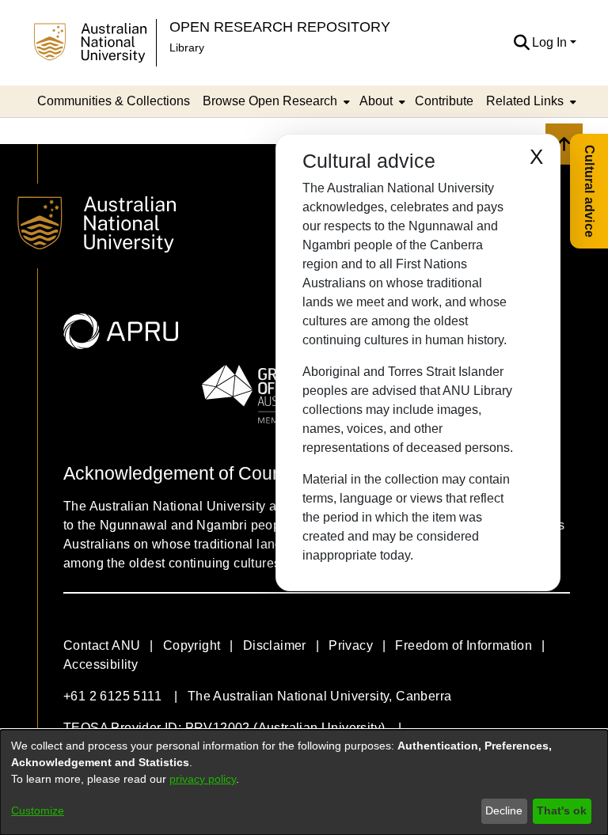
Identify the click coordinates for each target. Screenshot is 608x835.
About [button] (376, 101)
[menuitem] (274, 101)
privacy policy (202, 778)
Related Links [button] (525, 101)
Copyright (192, 645)
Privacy (351, 645)
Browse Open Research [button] (270, 101)
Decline (503, 810)
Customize (37, 810)
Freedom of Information (463, 645)
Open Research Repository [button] (279, 26)
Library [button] (186, 47)
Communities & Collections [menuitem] (113, 101)
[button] (521, 42)
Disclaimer (274, 645)
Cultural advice (589, 191)
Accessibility (100, 664)
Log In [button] (551, 42)
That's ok (562, 810)
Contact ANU (101, 645)
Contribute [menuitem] (444, 101)
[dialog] (304, 782)
